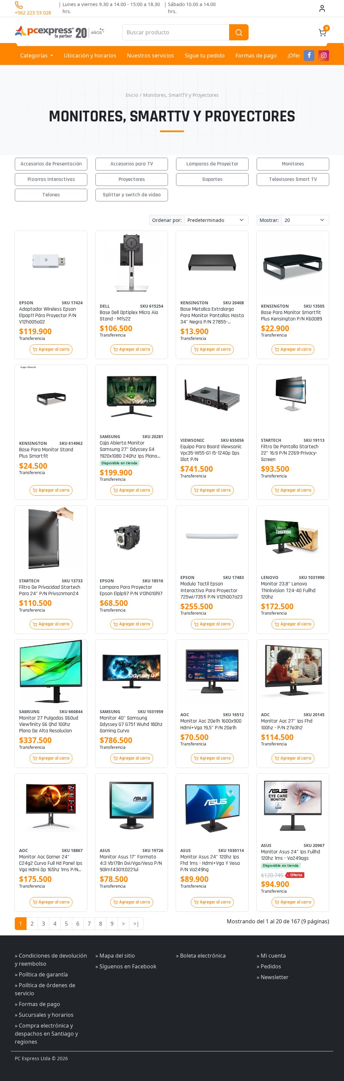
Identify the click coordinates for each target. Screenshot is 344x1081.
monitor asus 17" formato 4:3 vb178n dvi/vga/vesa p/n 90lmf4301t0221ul (131, 863)
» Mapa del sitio (115, 955)
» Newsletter (273, 977)
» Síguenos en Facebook (126, 966)
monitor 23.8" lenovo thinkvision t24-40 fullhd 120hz (288, 590)
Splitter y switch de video (132, 194)
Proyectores (132, 179)
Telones (51, 194)
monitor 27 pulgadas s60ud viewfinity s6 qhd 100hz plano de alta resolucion (48, 724)
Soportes (212, 179)
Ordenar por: (167, 220)
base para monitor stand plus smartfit (46, 453)
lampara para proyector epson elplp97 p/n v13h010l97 (131, 590)
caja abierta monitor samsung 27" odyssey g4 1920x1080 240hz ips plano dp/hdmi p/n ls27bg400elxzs (131, 449)
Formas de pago (256, 55)
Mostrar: (269, 220)
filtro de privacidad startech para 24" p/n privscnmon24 (49, 590)
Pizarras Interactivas (51, 179)
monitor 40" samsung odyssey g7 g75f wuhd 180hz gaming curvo (131, 724)
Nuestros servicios (150, 55)
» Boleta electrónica (201, 955)
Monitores (293, 163)
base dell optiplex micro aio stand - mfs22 (129, 315)
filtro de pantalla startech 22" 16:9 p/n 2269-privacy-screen (289, 453)
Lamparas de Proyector (212, 163)
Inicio (132, 95)
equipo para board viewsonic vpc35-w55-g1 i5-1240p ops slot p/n (211, 453)
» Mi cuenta (271, 955)
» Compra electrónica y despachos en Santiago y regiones (46, 1033)
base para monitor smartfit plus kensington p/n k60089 (291, 315)
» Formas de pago (37, 1004)
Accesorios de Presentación (51, 163)
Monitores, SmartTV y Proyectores (181, 95)
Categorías (34, 55)
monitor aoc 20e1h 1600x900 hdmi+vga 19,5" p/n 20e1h (211, 724)
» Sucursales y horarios (44, 1014)
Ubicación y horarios (90, 55)
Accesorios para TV (132, 163)
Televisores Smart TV (293, 179)
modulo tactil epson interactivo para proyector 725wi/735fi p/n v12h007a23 (211, 590)
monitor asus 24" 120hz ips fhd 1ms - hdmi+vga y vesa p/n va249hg (210, 863)
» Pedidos (269, 966)
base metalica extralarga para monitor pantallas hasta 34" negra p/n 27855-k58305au (212, 315)
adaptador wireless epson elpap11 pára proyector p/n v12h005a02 (47, 315)
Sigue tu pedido (205, 55)
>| (136, 923)
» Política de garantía (41, 974)
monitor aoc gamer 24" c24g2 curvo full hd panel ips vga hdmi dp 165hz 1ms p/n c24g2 (50, 863)
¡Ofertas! (299, 55)
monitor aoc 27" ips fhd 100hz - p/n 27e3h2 (286, 724)
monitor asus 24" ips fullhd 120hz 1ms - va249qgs (290, 855)
